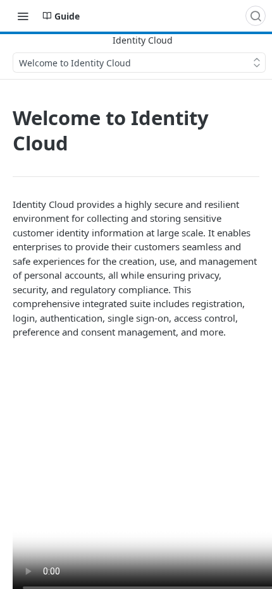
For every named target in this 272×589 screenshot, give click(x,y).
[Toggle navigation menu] (23, 16)
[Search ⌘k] (255, 16)
